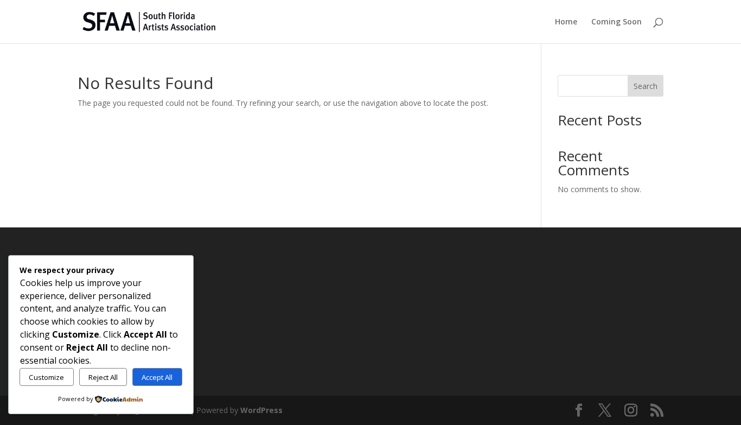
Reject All (103, 377)
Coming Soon (616, 22)
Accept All (157, 377)
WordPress (261, 410)
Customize (46, 377)
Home (566, 22)
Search (645, 86)
